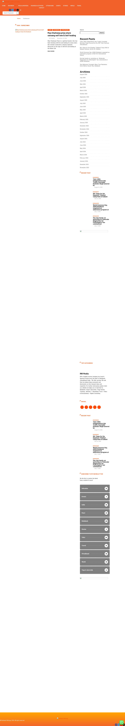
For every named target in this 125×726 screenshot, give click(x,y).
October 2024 (83, 132)
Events (58, 5)
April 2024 (83, 151)
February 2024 (84, 158)
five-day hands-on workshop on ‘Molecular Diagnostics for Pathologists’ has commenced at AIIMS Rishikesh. (94, 59)
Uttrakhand (50, 5)
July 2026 (83, 78)
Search (82, 30)
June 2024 (83, 145)
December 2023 (84, 164)
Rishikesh (11, 5)
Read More (51, 51)
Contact (41, 7)
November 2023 (84, 168)
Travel (79, 5)
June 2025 (83, 107)
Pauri (50, 30)
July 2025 (82, 103)
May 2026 (83, 84)
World (72, 5)
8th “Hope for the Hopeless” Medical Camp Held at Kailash (100, 195)
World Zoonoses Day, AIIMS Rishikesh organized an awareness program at (101, 207)
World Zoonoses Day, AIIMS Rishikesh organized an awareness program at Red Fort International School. (95, 53)
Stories (65, 5)
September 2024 (84, 136)
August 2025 (83, 100)
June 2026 (83, 81)
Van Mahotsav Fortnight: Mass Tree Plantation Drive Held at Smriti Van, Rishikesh (93, 65)
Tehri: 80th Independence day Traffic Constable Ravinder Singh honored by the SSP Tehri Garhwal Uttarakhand (94, 43)
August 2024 (83, 139)
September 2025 (84, 97)
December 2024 (84, 126)
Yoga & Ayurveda (23, 5)
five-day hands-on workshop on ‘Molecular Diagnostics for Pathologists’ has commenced (101, 221)
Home (3, 5)
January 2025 (84, 123)
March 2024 (83, 155)
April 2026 (83, 87)
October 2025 (83, 94)
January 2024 (84, 161)
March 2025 (83, 116)
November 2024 (84, 129)
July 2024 (83, 142)
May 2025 (83, 110)
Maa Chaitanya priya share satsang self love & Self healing (62, 34)
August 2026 (83, 74)
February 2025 (84, 119)
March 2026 (83, 90)
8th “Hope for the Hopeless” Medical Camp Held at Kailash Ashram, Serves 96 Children (94, 48)
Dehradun (96, 203)
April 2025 (83, 113)
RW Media (52, 38)
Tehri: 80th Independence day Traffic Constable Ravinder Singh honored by (101, 182)
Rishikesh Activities (37, 5)
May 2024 (83, 148)
